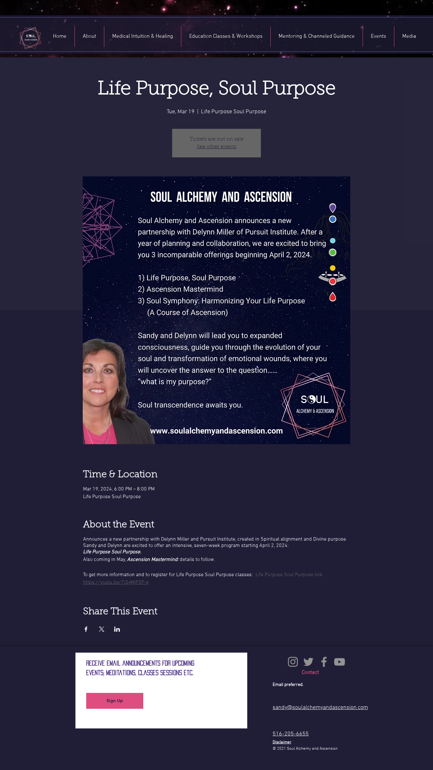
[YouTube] (339, 661)
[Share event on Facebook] (86, 629)
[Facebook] (324, 661)
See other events (216, 146)
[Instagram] (293, 661)
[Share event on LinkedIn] (117, 629)
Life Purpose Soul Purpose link (288, 575)
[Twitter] (308, 661)
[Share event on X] (102, 629)
